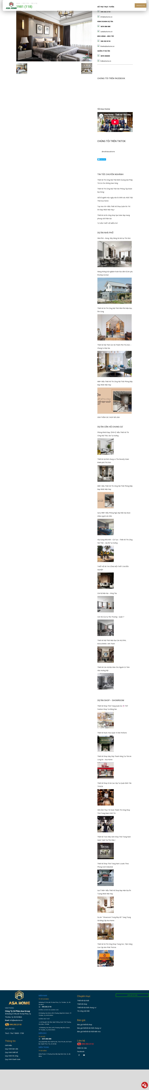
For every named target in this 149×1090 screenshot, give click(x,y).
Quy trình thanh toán (12, 1059)
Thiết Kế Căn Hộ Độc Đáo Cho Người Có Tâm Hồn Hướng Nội (113, 668)
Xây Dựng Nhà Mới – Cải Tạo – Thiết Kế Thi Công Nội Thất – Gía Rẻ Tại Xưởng (114, 541)
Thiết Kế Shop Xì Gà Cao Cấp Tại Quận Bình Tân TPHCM (114, 784)
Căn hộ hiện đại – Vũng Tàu (107, 593)
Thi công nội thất (83, 1011)
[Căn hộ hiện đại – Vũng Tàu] (105, 604)
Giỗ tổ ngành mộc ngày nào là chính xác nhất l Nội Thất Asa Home (115, 199)
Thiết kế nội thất (83, 1000)
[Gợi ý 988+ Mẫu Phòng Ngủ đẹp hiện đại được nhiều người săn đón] (105, 527)
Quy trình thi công (11, 1056)
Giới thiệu (8, 1045)
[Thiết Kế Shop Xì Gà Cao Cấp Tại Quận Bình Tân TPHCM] (105, 797)
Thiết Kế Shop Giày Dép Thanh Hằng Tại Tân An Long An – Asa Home (114, 758)
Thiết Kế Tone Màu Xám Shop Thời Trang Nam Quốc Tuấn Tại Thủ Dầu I (114, 838)
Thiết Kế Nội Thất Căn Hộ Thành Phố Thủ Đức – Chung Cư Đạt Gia (114, 346)
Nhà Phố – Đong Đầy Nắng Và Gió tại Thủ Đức (114, 238)
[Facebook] (79, 1055)
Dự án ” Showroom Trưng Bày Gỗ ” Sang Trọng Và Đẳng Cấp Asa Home (114, 919)
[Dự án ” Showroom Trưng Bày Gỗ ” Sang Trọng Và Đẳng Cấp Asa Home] (105, 931)
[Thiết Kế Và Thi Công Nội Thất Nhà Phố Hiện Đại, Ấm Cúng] (114, 327)
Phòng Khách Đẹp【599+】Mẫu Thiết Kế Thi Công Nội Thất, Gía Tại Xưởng (113, 434)
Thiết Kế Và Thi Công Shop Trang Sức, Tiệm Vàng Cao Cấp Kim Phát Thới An (114, 945)
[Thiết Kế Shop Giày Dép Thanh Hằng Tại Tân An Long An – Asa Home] (105, 770)
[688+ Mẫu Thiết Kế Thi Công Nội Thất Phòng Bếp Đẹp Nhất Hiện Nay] (114, 401)
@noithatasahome (108, 151)
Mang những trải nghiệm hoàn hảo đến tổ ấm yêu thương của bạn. (115, 273)
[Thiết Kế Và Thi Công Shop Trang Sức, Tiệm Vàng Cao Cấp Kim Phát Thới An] (105, 958)
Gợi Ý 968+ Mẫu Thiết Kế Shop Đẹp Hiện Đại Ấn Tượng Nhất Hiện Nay (114, 892)
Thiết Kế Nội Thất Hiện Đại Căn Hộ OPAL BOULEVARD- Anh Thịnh (111, 642)
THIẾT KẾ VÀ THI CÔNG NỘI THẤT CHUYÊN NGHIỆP (112, 568)
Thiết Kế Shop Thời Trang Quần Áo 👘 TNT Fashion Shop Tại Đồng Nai (112, 707)
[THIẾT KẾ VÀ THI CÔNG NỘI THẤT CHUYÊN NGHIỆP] (105, 580)
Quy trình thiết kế (11, 1052)
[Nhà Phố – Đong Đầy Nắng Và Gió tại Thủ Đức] (114, 254)
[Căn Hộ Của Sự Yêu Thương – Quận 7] (105, 628)
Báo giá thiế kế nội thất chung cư (89, 1028)
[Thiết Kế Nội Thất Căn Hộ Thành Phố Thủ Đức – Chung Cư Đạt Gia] (114, 364)
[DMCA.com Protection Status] (45, 1063)
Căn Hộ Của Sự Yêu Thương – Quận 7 (110, 617)
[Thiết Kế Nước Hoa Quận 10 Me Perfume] (105, 743)
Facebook (80, 1051)
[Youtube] (84, 1055)
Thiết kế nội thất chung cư (86, 1007)
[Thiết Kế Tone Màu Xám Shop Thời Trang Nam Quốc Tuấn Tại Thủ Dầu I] (105, 851)
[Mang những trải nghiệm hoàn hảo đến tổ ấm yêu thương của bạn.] (114, 291)
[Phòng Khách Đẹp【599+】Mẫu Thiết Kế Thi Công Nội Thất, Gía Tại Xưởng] (105, 446)
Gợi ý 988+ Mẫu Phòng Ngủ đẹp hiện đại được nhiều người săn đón (113, 514)
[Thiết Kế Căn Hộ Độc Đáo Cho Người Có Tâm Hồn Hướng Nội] (105, 681)
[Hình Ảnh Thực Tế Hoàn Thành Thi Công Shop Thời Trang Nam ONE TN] (105, 824)
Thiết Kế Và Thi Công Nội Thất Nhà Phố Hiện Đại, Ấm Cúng (114, 310)
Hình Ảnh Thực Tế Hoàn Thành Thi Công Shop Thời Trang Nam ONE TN (113, 811)
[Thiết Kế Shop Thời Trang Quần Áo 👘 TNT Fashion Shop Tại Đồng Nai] (105, 720)
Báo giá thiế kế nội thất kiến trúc (89, 1031)
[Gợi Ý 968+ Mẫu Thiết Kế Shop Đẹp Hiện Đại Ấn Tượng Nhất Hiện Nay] (105, 904)
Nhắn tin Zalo (82, 1048)
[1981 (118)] (54, 61)
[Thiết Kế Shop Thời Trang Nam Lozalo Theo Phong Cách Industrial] (105, 878)
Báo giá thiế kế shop (84, 1024)
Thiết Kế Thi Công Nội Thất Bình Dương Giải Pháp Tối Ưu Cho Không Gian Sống (115, 181)
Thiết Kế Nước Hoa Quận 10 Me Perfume (112, 733)
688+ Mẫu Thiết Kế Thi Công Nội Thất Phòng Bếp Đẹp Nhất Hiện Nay (115, 383)
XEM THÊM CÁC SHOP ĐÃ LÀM (108, 417)
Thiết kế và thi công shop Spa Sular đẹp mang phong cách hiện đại (113, 217)
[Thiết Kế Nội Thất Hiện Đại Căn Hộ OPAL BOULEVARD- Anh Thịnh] (105, 654)
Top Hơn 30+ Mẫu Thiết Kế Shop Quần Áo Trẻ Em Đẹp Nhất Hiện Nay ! (113, 208)
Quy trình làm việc (11, 1049)
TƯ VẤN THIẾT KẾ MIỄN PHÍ (107, 223)
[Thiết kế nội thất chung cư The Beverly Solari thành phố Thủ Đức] (105, 473)
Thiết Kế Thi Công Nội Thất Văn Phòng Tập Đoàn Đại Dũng (114, 190)
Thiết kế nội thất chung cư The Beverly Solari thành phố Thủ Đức (113, 460)
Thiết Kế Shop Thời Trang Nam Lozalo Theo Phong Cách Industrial (113, 865)
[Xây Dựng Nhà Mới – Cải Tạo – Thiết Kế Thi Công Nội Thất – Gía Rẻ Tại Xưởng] (105, 554)
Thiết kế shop (82, 1004)
